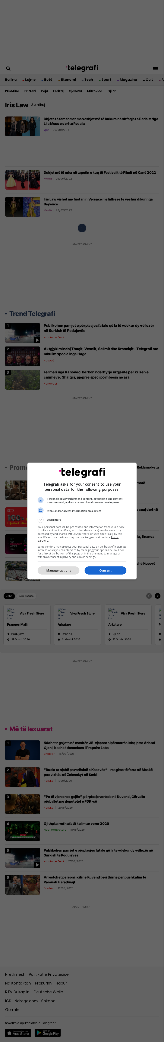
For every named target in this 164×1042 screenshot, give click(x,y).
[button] (82, 520)
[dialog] (82, 521)
